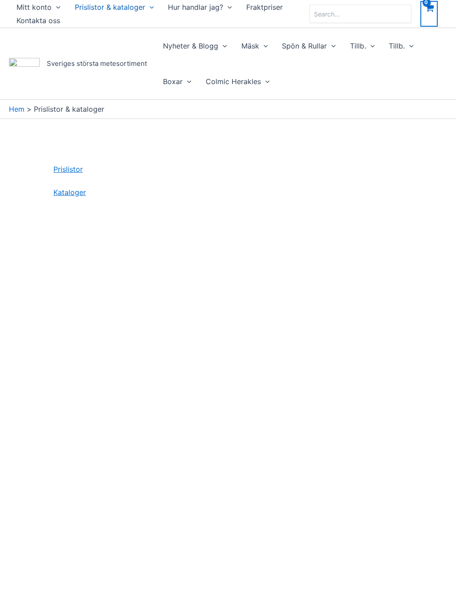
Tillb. (358, 45)
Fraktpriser (264, 7)
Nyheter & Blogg (190, 45)
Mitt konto (34, 7)
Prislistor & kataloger (110, 7)
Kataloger (69, 192)
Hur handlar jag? (195, 7)
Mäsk (250, 45)
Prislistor (68, 169)
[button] (56, 7)
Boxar (173, 81)
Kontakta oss (38, 20)
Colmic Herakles (233, 81)
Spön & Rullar (304, 45)
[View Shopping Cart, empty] (429, 14)
